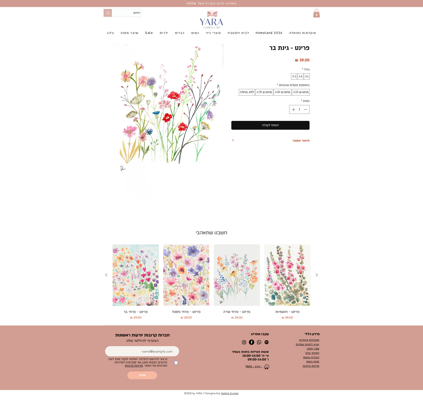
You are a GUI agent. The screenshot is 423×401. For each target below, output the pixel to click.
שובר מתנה (313, 348)
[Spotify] (266, 342)
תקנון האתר (312, 361)
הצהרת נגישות (311, 357)
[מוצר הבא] (106, 274)
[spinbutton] (299, 109)
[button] (316, 13)
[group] (211, 282)
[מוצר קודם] (316, 274)
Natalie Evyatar (230, 393)
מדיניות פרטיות (311, 366)
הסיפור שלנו (312, 353)
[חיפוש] (108, 13)
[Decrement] (306, 109)
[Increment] (293, 109)
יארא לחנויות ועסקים (307, 344)
